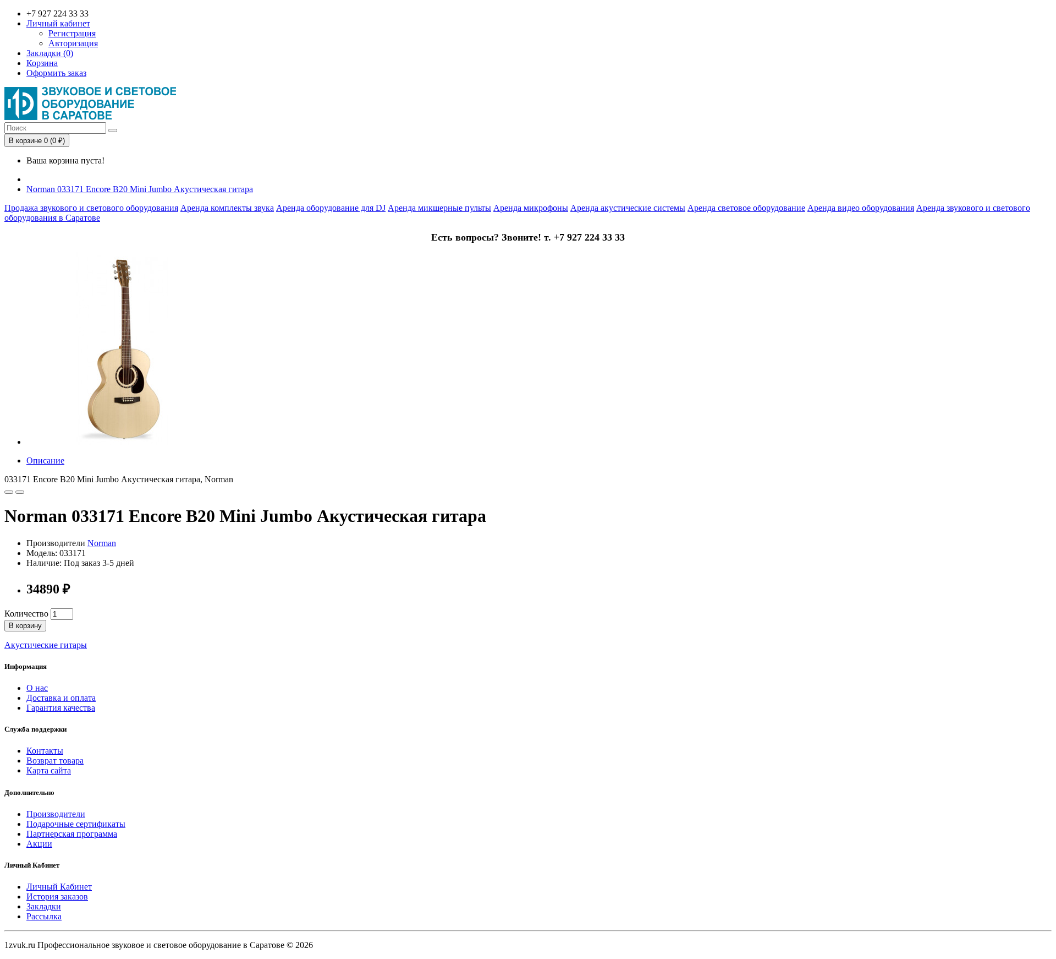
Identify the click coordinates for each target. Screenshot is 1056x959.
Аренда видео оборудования (860, 207)
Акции (39, 843)
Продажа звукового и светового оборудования (91, 207)
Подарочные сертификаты (75, 824)
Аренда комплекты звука (227, 207)
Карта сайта (48, 770)
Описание (45, 460)
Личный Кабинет (59, 886)
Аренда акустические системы (627, 207)
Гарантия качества (60, 707)
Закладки (43, 906)
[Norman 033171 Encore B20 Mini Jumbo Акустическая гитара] (122, 441)
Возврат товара (55, 760)
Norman (101, 543)
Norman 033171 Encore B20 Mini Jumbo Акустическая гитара (139, 189)
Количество (26, 613)
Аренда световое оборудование (746, 207)
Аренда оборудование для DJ (331, 207)
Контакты (44, 750)
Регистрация (72, 33)
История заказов (57, 896)
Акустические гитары (45, 645)
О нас (37, 688)
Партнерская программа (71, 833)
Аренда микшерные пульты (439, 207)
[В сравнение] (19, 492)
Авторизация (73, 43)
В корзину (25, 626)
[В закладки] (8, 492)
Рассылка (44, 916)
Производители (55, 814)
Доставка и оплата (61, 697)
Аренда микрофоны (530, 207)
